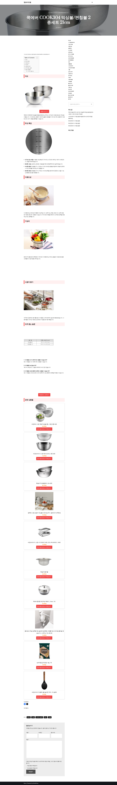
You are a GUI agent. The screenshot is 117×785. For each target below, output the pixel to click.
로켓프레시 (70, 52)
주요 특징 (27, 61)
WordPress (35, 783)
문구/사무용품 (71, 54)
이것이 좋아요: (31, 71)
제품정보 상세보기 (44, 395)
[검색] (92, 2)
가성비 (26, 64)
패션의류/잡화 (71, 91)
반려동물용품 (70, 60)
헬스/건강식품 (71, 95)
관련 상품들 (28, 69)
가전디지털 (70, 44)
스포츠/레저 (70, 65)
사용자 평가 (28, 66)
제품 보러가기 (44, 111)
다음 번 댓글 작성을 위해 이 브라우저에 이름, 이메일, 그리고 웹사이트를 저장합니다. (43, 762)
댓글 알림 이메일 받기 (32, 765)
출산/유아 (70, 83)
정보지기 (59, 27)
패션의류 (70, 89)
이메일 (40, 732)
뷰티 (69, 61)
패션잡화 (70, 93)
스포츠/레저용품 (71, 67)
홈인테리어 (70, 97)
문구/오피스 (70, 56)
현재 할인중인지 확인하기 (44, 429)
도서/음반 (70, 50)
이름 (27, 732)
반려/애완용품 (71, 58)
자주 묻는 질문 (28, 68)
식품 (69, 69)
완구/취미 (70, 75)
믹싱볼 (33, 717)
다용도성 (27, 63)
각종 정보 (70, 46)
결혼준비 (70, 48)
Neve (25, 783)
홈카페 (69, 99)
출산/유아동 (70, 85)
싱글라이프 (70, 73)
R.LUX (69, 40)
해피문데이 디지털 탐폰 (74, 121)
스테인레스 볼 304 (39, 717)
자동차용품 (70, 79)
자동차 (69, 77)
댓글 (27, 739)
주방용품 (70, 81)
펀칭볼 (50, 717)
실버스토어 (70, 71)
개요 (26, 59)
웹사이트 (53, 732)
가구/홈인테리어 (71, 42)
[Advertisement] (44, 44)
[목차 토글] (36, 58)
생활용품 (70, 63)
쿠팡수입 (70, 87)
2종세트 (28, 717)
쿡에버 (45, 717)
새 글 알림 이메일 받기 (32, 768)
